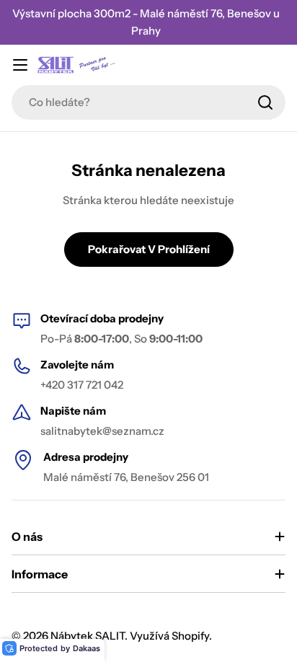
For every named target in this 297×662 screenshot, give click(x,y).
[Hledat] (265, 102)
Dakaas (86, 648)
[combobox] (148, 102)
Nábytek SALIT (87, 636)
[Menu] (20, 65)
